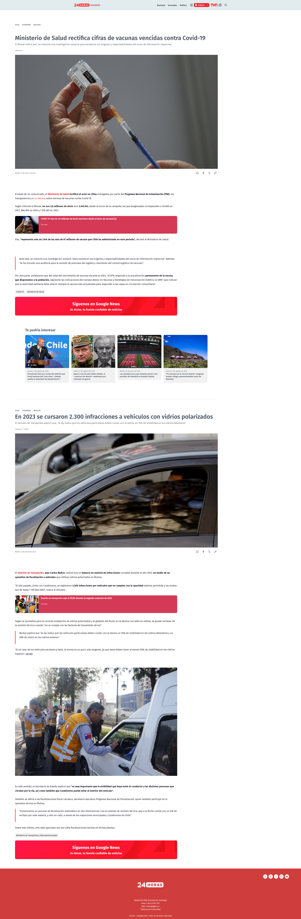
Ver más (44, 224)
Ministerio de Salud (35, 291)
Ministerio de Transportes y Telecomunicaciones (36, 835)
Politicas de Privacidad (150, 909)
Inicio (17, 24)
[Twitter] (209, 173)
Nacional (161, 5)
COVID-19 (20, 291)
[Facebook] (203, 173)
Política (183, 5)
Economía (172, 5)
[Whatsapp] (197, 173)
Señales (201, 5)
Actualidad (26, 24)
